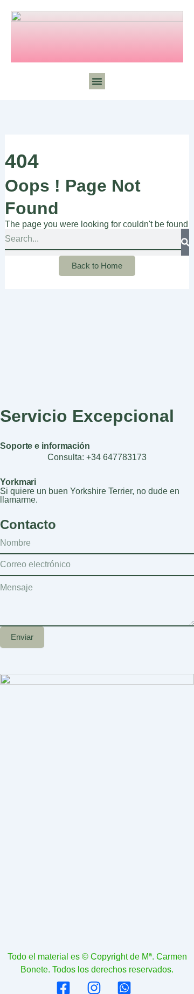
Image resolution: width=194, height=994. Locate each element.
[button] (97, 81)
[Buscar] (185, 242)
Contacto (28, 524)
